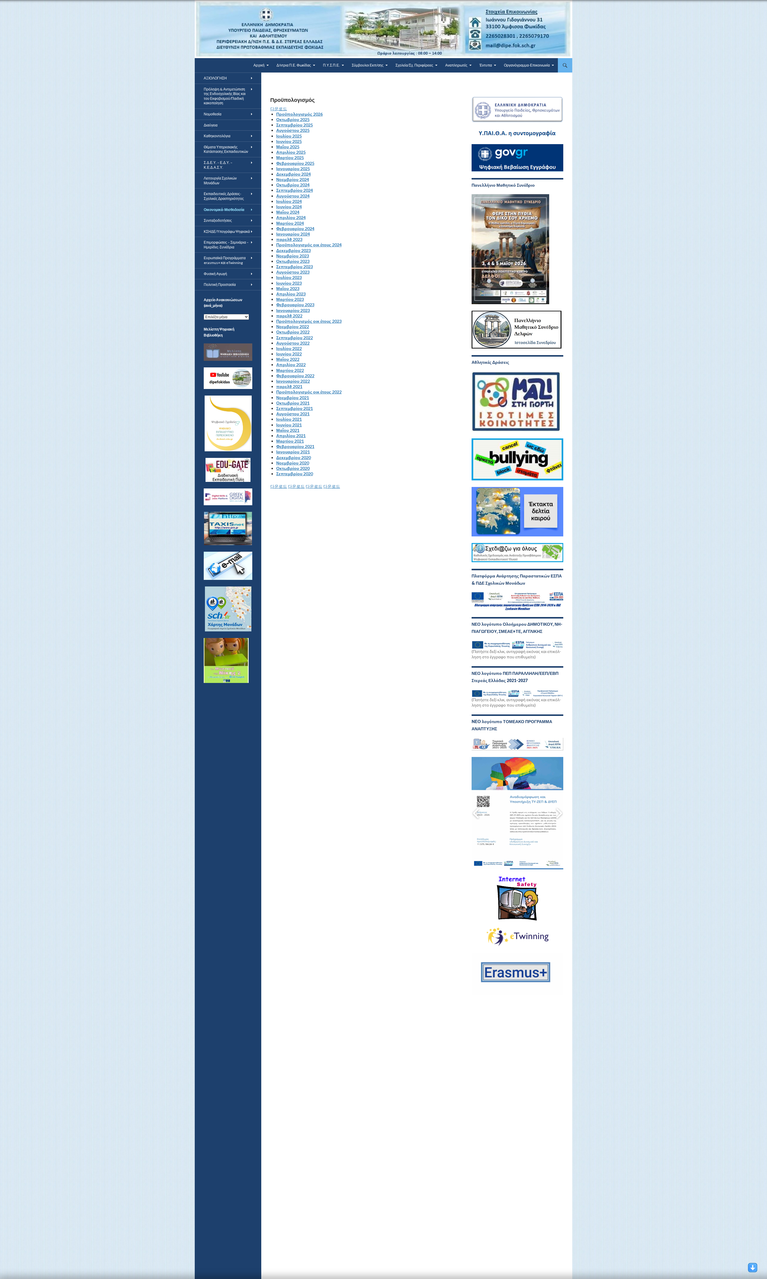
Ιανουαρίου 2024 (293, 233)
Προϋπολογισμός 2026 (299, 114)
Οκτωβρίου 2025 (292, 119)
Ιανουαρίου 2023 (293, 310)
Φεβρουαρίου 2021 (295, 446)
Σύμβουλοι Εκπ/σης (368, 65)
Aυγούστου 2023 (292, 271)
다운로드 (278, 108)
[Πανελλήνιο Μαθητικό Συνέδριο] (510, 248)
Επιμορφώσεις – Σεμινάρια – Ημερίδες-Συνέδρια (226, 244)
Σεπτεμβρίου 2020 (294, 473)
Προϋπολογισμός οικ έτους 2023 (309, 321)
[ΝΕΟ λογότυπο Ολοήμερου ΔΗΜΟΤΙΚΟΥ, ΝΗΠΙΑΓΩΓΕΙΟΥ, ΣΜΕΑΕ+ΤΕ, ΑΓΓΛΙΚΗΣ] (517, 644)
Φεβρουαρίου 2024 (295, 228)
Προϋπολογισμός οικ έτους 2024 (309, 244)
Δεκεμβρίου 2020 (293, 457)
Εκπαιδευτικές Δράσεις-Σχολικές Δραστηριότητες (224, 196)
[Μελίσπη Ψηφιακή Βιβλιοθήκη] (228, 351)
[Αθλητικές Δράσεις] (516, 401)
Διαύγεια (211, 125)
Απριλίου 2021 (291, 435)
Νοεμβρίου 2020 (292, 462)
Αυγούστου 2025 (292, 130)
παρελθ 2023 (289, 239)
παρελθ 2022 (289, 315)
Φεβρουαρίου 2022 (295, 375)
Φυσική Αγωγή (215, 274)
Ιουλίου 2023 (289, 277)
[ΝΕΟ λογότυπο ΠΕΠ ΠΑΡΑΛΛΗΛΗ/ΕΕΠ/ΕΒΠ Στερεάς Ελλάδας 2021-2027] (517, 692)
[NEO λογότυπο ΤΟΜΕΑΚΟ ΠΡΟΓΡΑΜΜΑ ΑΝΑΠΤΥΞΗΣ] (517, 744)
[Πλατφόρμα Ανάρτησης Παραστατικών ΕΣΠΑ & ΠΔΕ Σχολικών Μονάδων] (517, 601)
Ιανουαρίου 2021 (293, 451)
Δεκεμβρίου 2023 (293, 250)
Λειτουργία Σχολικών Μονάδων (220, 180)
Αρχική (259, 65)
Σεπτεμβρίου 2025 (294, 124)
